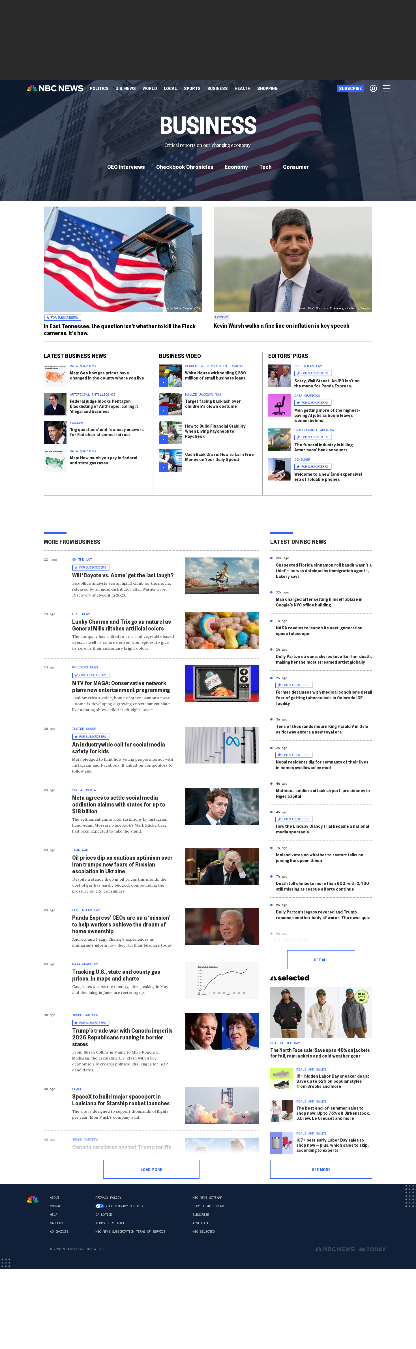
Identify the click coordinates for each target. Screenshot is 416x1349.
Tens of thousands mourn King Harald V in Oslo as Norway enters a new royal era (322, 729)
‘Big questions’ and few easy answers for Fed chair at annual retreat (107, 431)
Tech (265, 166)
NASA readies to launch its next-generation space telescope (319, 630)
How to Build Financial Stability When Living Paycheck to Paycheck (215, 431)
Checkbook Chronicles (184, 166)
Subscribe (200, 1215)
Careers (56, 1223)
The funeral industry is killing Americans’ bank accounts (323, 446)
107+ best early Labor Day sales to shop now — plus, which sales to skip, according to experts (332, 1145)
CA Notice (103, 1215)
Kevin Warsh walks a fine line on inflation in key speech (281, 325)
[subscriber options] (373, 88)
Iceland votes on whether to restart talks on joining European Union (319, 857)
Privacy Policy (108, 1198)
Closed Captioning (208, 1206)
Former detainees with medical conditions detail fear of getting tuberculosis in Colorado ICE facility (324, 697)
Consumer (296, 166)
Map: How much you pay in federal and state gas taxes (103, 460)
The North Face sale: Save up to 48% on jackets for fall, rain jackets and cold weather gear (320, 1052)
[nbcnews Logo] (32, 1199)
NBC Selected (203, 1232)
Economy (236, 166)
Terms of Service (110, 1223)
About (54, 1198)
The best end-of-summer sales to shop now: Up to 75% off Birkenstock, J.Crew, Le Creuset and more (333, 1113)
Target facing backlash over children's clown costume (213, 403)
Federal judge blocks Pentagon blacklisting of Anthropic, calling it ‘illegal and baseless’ (104, 406)
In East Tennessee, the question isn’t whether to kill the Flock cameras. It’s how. (120, 329)
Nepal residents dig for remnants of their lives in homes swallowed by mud (322, 764)
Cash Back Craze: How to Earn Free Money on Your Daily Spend (219, 456)
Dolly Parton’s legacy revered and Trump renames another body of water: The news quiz (323, 914)
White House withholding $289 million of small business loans (215, 375)
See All (321, 959)
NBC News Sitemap (207, 1198)
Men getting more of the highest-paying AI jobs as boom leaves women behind (327, 415)
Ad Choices (59, 1232)
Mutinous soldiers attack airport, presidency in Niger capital (323, 793)
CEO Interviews (126, 166)
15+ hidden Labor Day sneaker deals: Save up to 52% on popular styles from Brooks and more (332, 1081)
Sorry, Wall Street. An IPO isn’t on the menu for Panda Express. (327, 383)
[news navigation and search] (386, 88)
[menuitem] (99, 88)
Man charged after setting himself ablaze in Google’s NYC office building (319, 602)
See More (321, 1169)
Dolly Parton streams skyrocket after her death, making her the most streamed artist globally (324, 659)
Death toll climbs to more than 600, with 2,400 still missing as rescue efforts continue (322, 886)
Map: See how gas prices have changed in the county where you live (107, 375)
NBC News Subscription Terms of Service (130, 1232)
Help (53, 1215)
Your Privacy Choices (124, 1206)
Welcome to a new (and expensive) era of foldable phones (328, 476)
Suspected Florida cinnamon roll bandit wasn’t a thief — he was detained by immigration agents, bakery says (324, 570)
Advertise (200, 1223)
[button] (170, 88)
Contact (56, 1206)
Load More (151, 1169)
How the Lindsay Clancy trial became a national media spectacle (322, 829)
